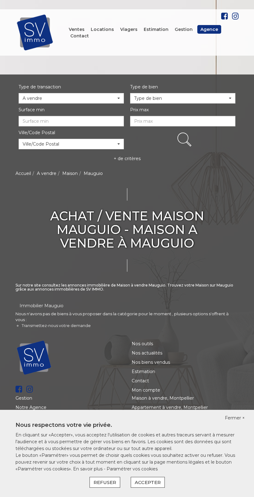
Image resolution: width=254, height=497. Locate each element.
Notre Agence (30, 407)
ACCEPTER (148, 482)
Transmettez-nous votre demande (56, 325)
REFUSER (105, 482)
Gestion (184, 29)
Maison (70, 173)
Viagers (129, 29)
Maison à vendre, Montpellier (163, 398)
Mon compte (146, 390)
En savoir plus (88, 469)
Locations (102, 29)
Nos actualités (147, 353)
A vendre (46, 173)
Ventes (77, 29)
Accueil (23, 173)
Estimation (156, 29)
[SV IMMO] (35, 32)
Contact (79, 36)
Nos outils (142, 343)
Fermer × (235, 418)
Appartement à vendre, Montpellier (170, 407)
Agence (209, 29)
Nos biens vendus (151, 362)
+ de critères (127, 158)
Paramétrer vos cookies (132, 469)
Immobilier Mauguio (42, 305)
